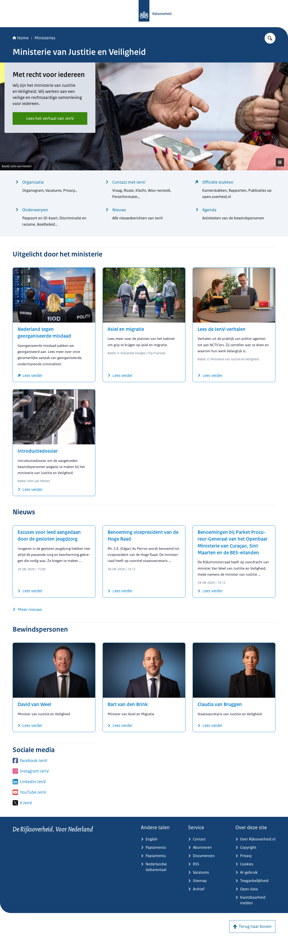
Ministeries (44, 38)
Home (23, 38)
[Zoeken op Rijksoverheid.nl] (270, 38)
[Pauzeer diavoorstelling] (279, 162)
